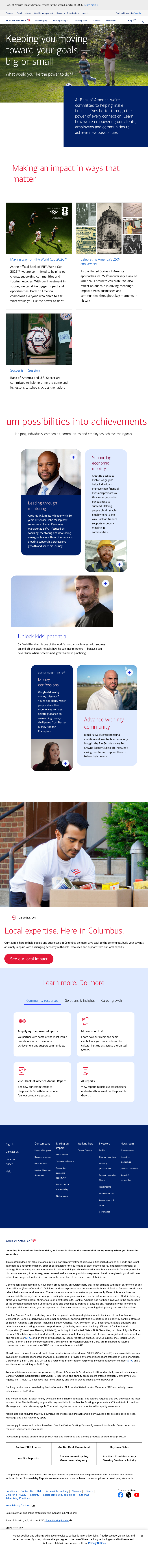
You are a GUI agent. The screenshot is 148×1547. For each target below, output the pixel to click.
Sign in (10, 1144)
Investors (96, 20)
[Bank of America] (18, 20)
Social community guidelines (59, 1494)
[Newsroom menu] (119, 21)
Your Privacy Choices (18, 1505)
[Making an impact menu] (72, 21)
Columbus (137, 13)
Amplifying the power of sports (38, 1031)
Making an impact (61, 20)
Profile (102, 1150)
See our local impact (29, 958)
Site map (84, 1494)
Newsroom (111, 20)
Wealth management (43, 13)
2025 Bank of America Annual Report (42, 1081)
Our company (41, 20)
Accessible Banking (57, 1491)
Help (130, 20)
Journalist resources (129, 1168)
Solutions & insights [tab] (80, 1000)
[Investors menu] (103, 21)
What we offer (40, 1163)
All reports (88, 1081)
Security (34, 1494)
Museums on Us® (92, 1031)
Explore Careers (85, 1150)
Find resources (62, 1196)
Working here (81, 20)
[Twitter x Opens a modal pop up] (128, 1495)
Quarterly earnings (107, 1157)
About (85, 13)
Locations (11, 1491)
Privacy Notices (97, 1543)
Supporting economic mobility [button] (101, 463)
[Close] (142, 1536)
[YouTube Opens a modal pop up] (137, 1495)
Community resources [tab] (42, 1000)
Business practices (42, 1157)
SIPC (28, 1337)
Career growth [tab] (111, 1000)
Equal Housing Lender (57, 1520)
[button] (142, 21)
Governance (104, 1212)
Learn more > (91, 5)
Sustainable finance (65, 1161)
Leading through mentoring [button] (42, 505)
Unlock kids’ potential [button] (43, 636)
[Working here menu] (89, 21)
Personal (10, 13)
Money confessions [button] (48, 682)
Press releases (127, 1150)
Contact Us (27, 1491)
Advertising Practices (18, 1498)
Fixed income (105, 1187)
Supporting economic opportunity (61, 1173)
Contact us (12, 1151)
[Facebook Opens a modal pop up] (120, 1495)
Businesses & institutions (67, 13)
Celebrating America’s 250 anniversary (100, 261)
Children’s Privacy (16, 1494)
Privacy (89, 1491)
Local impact (62, 1154)
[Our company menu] (50, 21)
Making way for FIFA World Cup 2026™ (38, 259)
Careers (76, 1491)
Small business (24, 13)
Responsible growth (43, 1150)
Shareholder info (106, 1193)
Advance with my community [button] (104, 723)
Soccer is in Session (25, 370)
